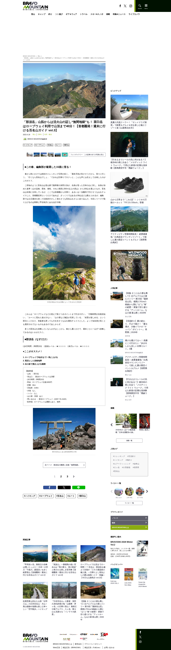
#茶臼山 (66, 145)
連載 (108, 14)
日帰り (40, 134)
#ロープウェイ (40, 145)
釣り (50, 14)
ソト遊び (59, 14)
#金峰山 (136, 464)
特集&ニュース (119, 14)
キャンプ (41, 14)
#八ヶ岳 (116, 467)
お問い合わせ (109, 647)
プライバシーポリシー (93, 644)
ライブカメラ (134, 14)
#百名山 (50, 145)
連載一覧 (129, 440)
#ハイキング (28, 145)
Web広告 (56, 647)
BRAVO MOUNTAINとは (62, 644)
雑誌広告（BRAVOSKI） (72, 647)
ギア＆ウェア (71, 14)
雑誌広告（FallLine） (92, 647)
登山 (33, 14)
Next (147, 424)
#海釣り (129, 460)
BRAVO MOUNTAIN (29, 56)
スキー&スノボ (97, 14)
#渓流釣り (131, 456)
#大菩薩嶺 (126, 467)
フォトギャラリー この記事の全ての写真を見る (87, 155)
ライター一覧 (129, 503)
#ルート (58, 145)
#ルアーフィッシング (121, 464)
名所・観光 (48, 134)
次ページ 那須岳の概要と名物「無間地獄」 (62, 465)
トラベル (84, 14)
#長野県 (136, 467)
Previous (112, 424)
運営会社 (78, 644)
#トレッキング (119, 456)
